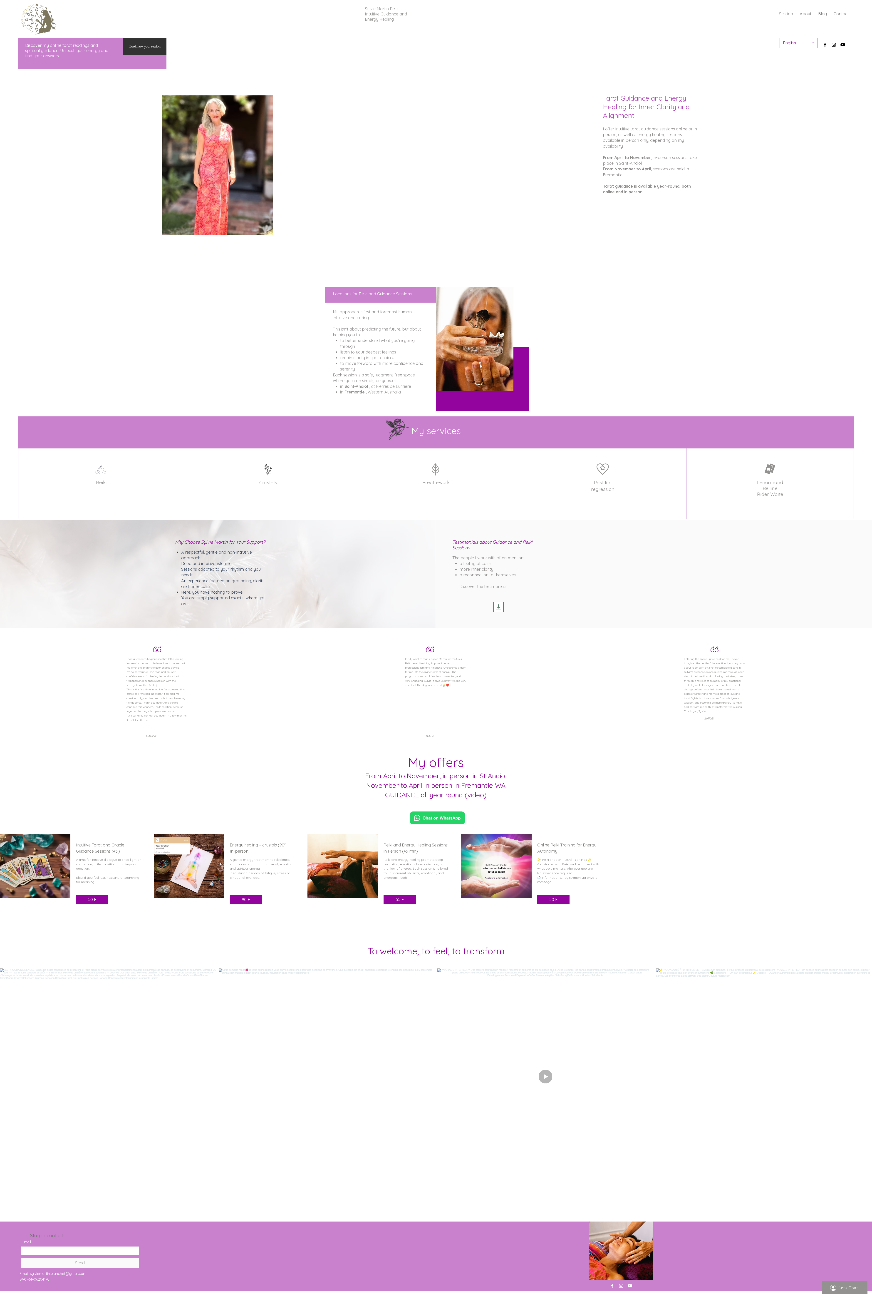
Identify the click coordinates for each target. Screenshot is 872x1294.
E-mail (26, 1242)
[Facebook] (825, 44)
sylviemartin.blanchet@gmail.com (58, 1273)
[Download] (498, 607)
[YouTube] (842, 44)
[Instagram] (834, 44)
